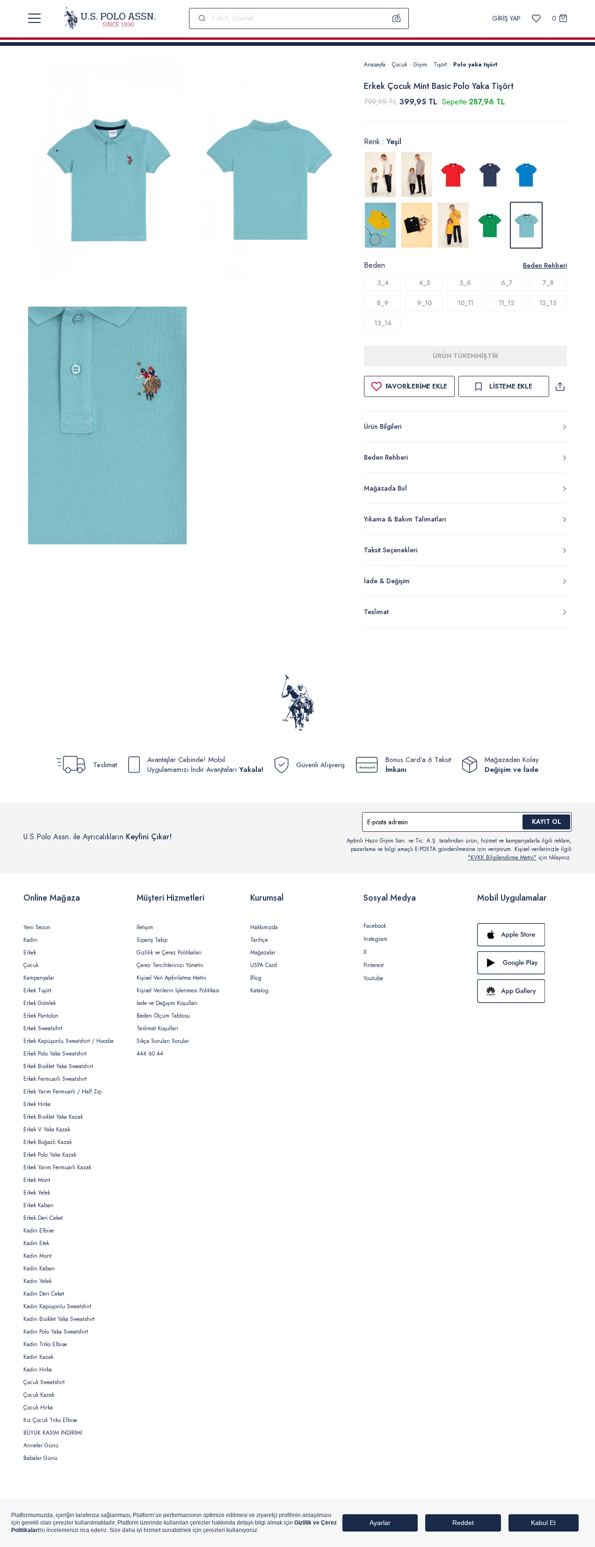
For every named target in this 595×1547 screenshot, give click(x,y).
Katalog (259, 990)
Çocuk (399, 64)
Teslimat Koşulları (157, 1028)
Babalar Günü (40, 1458)
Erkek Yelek (36, 1192)
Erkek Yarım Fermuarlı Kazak (57, 1167)
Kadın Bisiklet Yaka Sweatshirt (58, 1319)
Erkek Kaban (38, 1205)
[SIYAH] (416, 225)
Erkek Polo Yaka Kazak (49, 1155)
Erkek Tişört (37, 990)
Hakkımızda (264, 927)
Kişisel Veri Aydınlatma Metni (171, 978)
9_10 (424, 303)
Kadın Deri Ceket (43, 1294)
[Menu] (34, 18)
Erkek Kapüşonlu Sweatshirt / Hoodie (68, 1041)
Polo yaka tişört (475, 64)
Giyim (420, 64)
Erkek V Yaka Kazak (46, 1129)
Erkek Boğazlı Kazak (47, 1142)
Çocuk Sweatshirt (44, 1382)
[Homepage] (109, 18)
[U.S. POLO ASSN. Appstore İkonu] (524, 934)
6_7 (507, 282)
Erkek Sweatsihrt (42, 1028)
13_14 (383, 323)
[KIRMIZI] (453, 174)
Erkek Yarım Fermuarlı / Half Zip (62, 1091)
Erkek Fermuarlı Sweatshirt (55, 1079)
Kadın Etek (36, 1243)
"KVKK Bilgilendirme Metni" (502, 857)
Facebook (374, 926)
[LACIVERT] (489, 174)
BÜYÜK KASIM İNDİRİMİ (52, 1433)
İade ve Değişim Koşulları (167, 1003)
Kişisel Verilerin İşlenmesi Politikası (178, 990)
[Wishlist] (536, 18)
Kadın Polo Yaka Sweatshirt (55, 1331)
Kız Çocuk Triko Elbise (50, 1420)
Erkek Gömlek (39, 1003)
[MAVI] (526, 174)
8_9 (383, 303)
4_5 (424, 282)
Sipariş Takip (152, 940)
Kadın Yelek (37, 1281)
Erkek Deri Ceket (43, 1218)
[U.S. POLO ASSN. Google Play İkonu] (524, 963)
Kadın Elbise (38, 1230)
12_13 (548, 303)
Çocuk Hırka (38, 1407)
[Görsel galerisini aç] (107, 181)
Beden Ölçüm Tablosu (163, 1016)
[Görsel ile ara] (396, 18)
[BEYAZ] (380, 174)
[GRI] (416, 174)
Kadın (30, 940)
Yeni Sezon (37, 927)
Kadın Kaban (39, 1268)
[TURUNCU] (453, 225)
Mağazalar (263, 952)
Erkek (29, 952)
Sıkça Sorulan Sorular (163, 1041)
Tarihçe (259, 940)
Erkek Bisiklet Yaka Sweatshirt (58, 1066)
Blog (255, 978)
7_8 (548, 282)
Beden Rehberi (545, 265)
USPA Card (263, 965)
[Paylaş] (560, 386)
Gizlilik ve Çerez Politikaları (169, 952)
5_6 (465, 282)
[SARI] (380, 225)
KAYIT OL (546, 821)
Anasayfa (374, 64)
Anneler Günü (40, 1445)
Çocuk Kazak (38, 1395)
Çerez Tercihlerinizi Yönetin (170, 965)
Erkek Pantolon (40, 1016)
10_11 (465, 303)
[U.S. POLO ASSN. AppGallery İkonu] (524, 991)
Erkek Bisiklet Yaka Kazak (53, 1117)
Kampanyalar (38, 978)
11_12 (507, 303)
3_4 (383, 282)
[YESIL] (489, 225)
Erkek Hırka (37, 1104)
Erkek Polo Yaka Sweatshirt (55, 1053)
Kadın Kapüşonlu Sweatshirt (57, 1306)
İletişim (145, 927)
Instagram (375, 939)
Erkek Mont (36, 1180)
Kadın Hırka (37, 1369)
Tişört (440, 64)
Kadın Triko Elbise (45, 1344)
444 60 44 (150, 1053)
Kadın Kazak (38, 1357)
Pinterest (373, 965)
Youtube (373, 978)
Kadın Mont (37, 1256)
